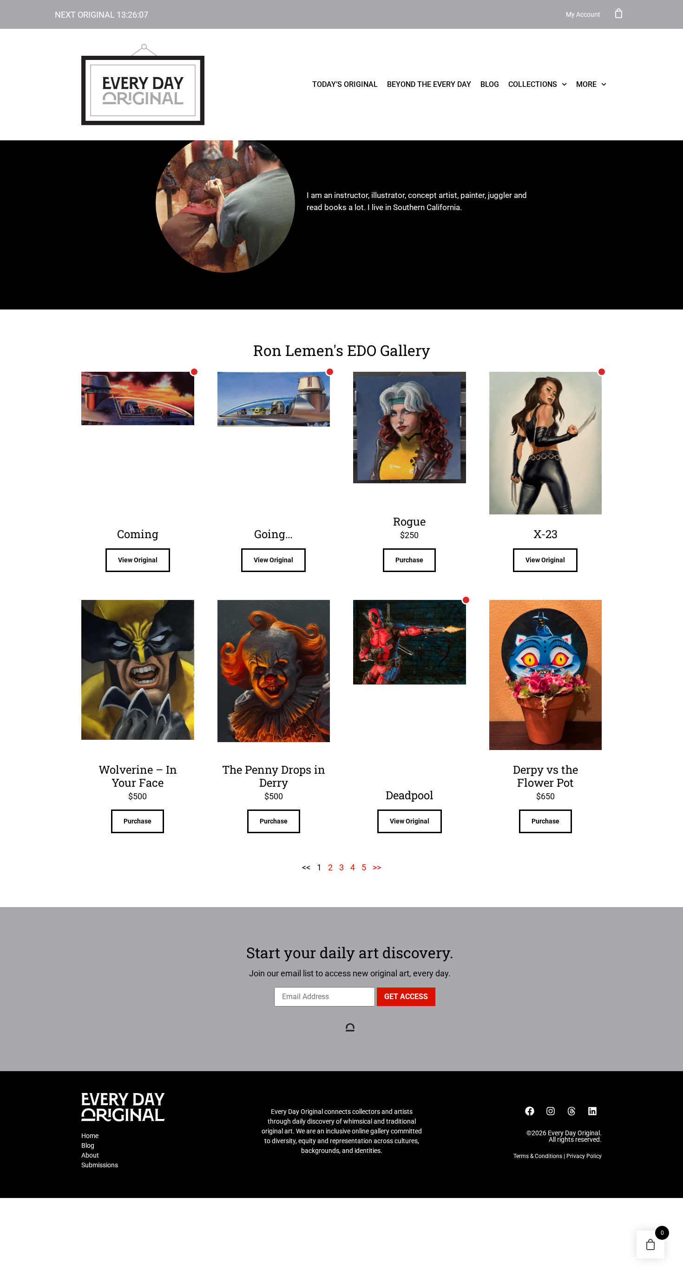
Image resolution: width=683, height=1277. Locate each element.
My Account (583, 14)
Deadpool (409, 795)
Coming (137, 534)
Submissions (99, 1165)
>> (377, 867)
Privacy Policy (584, 1156)
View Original (138, 560)
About (90, 1155)
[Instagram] (550, 1111)
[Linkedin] (592, 1111)
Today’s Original (345, 84)
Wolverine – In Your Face (138, 776)
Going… (273, 534)
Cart (619, 13)
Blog (489, 84)
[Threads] (571, 1111)
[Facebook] (529, 1111)
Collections (532, 84)
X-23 (545, 534)
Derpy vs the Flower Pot (545, 776)
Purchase (409, 560)
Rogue (409, 521)
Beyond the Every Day (429, 84)
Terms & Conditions (537, 1156)
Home (90, 1135)
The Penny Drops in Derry (273, 776)
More (586, 84)
